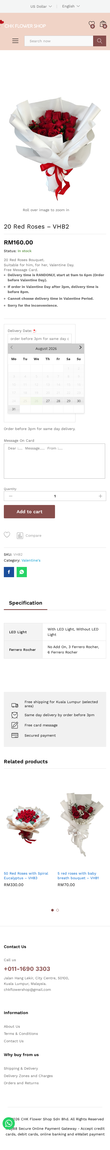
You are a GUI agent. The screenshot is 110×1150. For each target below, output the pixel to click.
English (68, 6)
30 (79, 401)
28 (58, 401)
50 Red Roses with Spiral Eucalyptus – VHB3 (26, 875)
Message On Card (19, 440)
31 (14, 409)
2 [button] (57, 910)
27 (48, 401)
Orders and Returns (21, 1083)
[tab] (25, 605)
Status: (10, 251)
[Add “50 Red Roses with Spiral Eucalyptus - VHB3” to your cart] (15, 865)
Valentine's (30, 560)
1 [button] (52, 910)
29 (68, 401)
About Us (12, 1026)
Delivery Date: (22, 331)
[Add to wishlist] (8, 535)
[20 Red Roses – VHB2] (9, 572)
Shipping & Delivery (21, 1068)
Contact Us (14, 1041)
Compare (33, 535)
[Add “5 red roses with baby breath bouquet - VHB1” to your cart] (69, 865)
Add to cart (29, 511)
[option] (28, 838)
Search (99, 41)
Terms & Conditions (21, 1033)
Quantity (10, 488)
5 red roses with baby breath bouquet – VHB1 (78, 875)
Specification (25, 602)
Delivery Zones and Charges (28, 1076)
